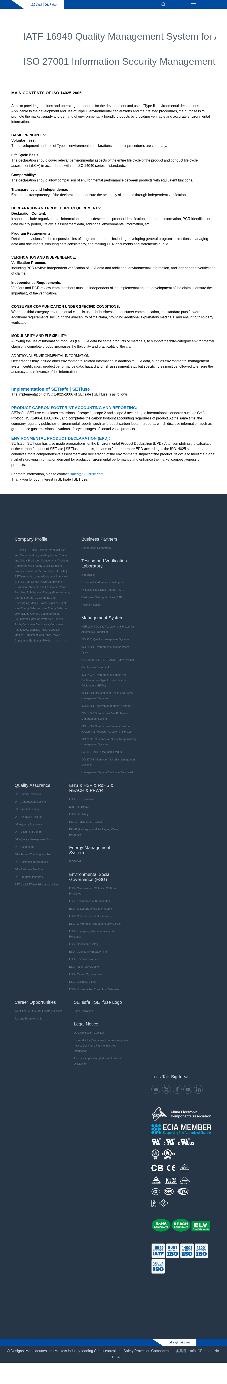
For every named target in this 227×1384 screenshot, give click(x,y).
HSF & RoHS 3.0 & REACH (85, 821)
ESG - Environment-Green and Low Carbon (95, 923)
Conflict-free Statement (95, 667)
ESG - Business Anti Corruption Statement (94, 989)
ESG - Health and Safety (83, 944)
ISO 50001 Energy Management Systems (106, 706)
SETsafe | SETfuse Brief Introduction (36, 884)
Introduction (88, 574)
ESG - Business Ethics (82, 981)
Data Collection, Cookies (89, 1032)
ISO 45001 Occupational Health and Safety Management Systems (107, 696)
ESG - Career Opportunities (85, 974)
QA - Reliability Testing (28, 816)
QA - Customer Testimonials (31, 862)
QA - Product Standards (29, 877)
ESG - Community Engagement (88, 951)
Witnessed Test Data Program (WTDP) (104, 589)
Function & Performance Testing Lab (103, 582)
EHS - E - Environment (82, 799)
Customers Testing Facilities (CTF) (102, 597)
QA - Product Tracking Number (33, 854)
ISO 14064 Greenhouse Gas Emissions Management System (105, 716)
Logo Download (83, 1011)
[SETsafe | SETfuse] (37, 4)
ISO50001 (75, 861)
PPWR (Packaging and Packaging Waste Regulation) (94, 832)
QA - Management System (30, 801)
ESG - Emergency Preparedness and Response (91, 934)
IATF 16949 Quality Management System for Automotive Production (107, 629)
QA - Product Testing (27, 809)
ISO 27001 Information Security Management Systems (108, 762)
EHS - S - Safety (78, 814)
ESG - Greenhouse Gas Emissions (90, 916)
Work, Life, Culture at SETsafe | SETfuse (39, 1011)
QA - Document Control (28, 831)
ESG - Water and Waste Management (91, 908)
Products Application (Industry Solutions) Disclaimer (98, 1061)
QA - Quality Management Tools (34, 839)
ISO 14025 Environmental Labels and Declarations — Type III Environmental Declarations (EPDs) (104, 680)
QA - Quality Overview (28, 794)
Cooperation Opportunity (96, 548)
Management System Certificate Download (107, 772)
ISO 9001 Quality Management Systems (105, 639)
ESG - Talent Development (85, 966)
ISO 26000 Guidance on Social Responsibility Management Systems (108, 742)
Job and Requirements (28, 1018)
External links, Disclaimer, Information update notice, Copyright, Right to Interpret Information (101, 1046)
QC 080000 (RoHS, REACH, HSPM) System (108, 659)
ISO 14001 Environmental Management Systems (105, 649)
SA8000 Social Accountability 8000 (102, 752)
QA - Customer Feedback (30, 869)
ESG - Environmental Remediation (90, 901)
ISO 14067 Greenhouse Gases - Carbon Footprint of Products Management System (106, 729)
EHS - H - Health (79, 806)
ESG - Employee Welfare (84, 959)
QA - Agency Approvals (28, 824)
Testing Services (91, 604)
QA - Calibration (24, 846)
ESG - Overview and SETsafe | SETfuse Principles (92, 891)
